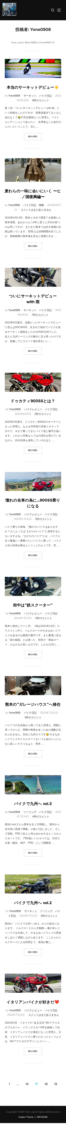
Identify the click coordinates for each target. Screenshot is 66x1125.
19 (55, 1084)
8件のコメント (40, 100)
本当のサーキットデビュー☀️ (33, 87)
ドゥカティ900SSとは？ (33, 401)
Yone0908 (14, 95)
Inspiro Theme (26, 1117)
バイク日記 (45, 95)
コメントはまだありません (36, 209)
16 (27, 1084)
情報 (41, 205)
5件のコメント (43, 519)
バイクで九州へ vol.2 (33, 902)
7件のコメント (40, 314)
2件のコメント (43, 414)
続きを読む (35, 136)
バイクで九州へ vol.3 (33, 803)
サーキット (30, 95)
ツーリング (30, 812)
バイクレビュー (33, 409)
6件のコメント (49, 915)
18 (46, 1084)
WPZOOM (42, 1117)
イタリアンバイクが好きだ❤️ (33, 1002)
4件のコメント (43, 618)
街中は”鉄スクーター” (33, 605)
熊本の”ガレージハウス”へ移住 (33, 704)
